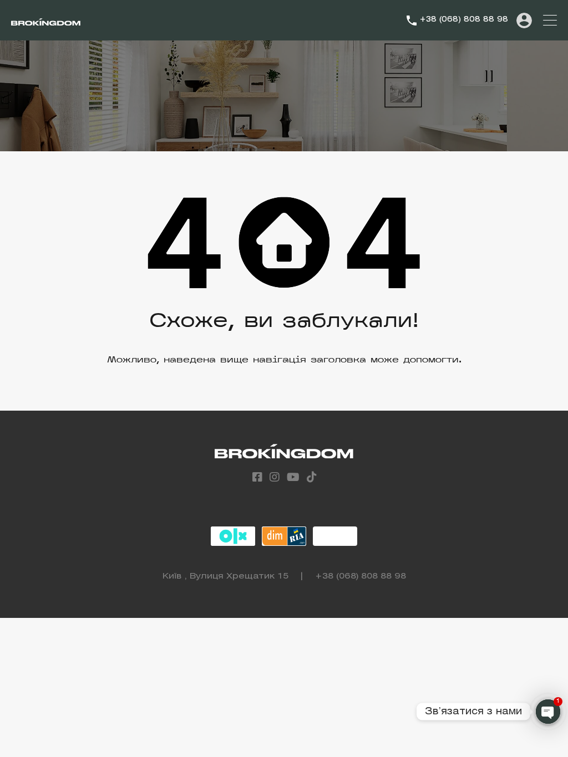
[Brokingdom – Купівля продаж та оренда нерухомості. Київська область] (45, 20)
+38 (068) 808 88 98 (463, 19)
